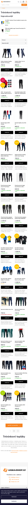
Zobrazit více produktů (13, 35)
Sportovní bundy (14, 452)
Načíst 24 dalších (13, 425)
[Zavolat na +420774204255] (18, 2)
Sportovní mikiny (15, 450)
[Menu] (26, 1)
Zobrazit (7, 69)
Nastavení (14, 496)
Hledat (24, 4)
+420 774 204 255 (15, 479)
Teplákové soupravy (23, 450)
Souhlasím (14, 501)
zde (9, 493)
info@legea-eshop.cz (15, 477)
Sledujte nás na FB (15, 481)
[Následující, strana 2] (14, 430)
